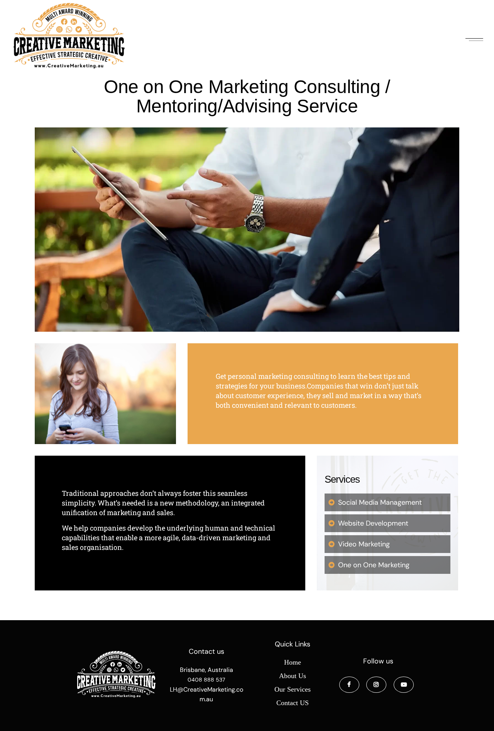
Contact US (292, 703)
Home (292, 662)
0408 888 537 (206, 679)
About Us (292, 676)
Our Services (292, 689)
